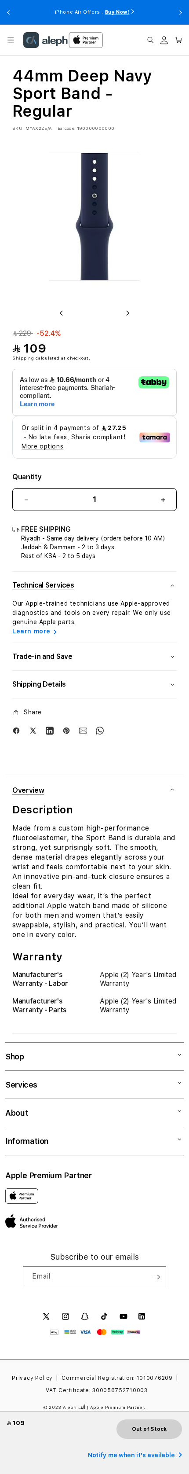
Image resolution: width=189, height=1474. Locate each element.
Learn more (31, 631)
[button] (11, 40)
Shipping (23, 357)
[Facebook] (16, 731)
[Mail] (83, 731)
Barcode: (67, 128)
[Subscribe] (156, 1277)
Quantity (26, 477)
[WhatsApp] (100, 731)
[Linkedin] (50, 731)
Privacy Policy (32, 1378)
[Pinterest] (66, 731)
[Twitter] (33, 731)
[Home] (45, 40)
